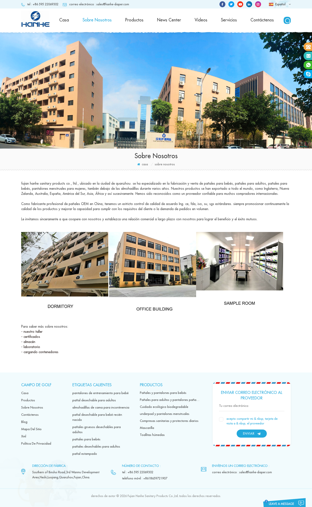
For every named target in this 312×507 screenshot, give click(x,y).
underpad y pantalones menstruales (164, 414)
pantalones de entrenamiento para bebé (100, 393)
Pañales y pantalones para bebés (163, 393)
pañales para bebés (86, 439)
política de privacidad (36, 443)
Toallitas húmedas (152, 435)
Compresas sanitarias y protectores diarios (169, 421)
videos (201, 20)
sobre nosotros (97, 20)
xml (23, 436)
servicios (229, 20)
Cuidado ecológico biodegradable (164, 407)
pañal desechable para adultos (94, 400)
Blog (24, 422)
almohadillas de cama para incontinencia (100, 407)
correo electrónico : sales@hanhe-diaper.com (99, 4)
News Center (169, 20)
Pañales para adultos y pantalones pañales (170, 400)
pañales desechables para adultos (96, 446)
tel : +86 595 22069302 (42, 4)
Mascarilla (147, 428)
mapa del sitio (31, 429)
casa (64, 20)
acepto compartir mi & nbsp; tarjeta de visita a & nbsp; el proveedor (252, 421)
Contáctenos (262, 20)
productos (134, 20)
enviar (248, 433)
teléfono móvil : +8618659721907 (144, 478)
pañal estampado (84, 453)
